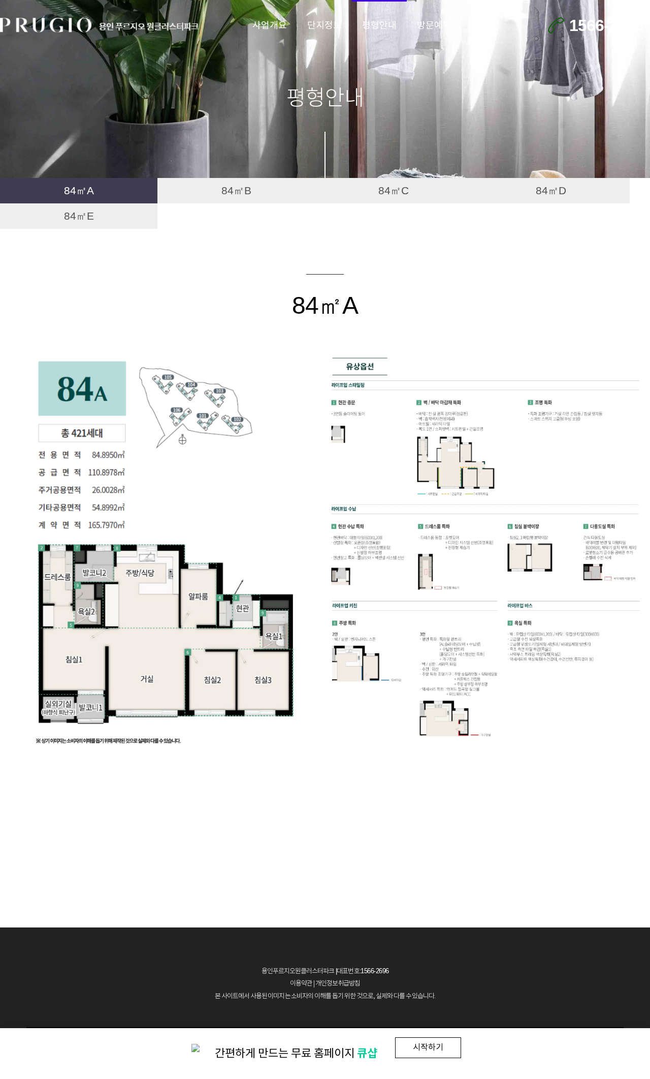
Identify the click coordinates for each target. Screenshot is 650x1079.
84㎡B (236, 190)
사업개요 (269, 25)
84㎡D (551, 190)
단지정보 (324, 25)
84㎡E (79, 216)
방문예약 (434, 25)
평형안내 (379, 25)
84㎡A (79, 190)
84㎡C (393, 190)
